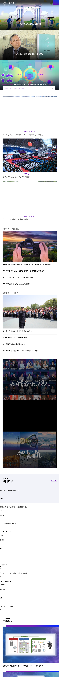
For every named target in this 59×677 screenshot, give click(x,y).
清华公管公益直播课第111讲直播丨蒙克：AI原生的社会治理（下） (29, 298)
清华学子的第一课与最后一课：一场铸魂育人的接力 (23, 74)
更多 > (32, 21)
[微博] (34, 494)
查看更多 (53, 266)
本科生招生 (16, 454)
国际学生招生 (16, 458)
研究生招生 (43, 454)
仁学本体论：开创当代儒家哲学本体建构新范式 (29, 24)
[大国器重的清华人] (30, 233)
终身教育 (43, 462)
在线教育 (16, 462)
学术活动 (18, 273)
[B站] (29, 494)
